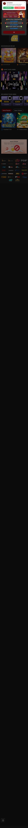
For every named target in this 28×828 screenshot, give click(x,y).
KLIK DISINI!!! (14, 21)
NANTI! (19, 7)
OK (14, 32)
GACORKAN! (8, 7)
